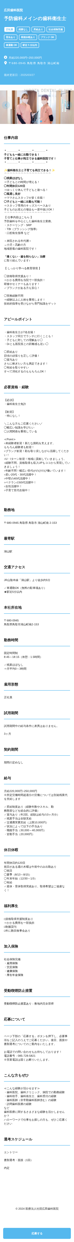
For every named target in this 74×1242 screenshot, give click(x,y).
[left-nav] (6, 105)
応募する (37, 1233)
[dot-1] (33, 121)
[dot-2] (37, 121)
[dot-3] (41, 121)
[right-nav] (68, 105)
